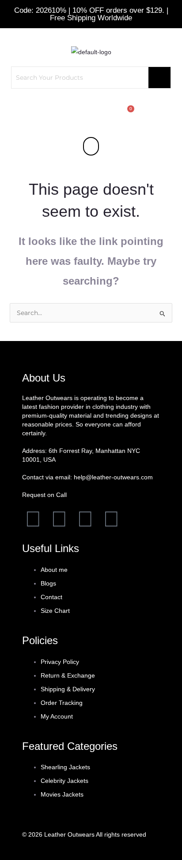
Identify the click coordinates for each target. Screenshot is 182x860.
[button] (91, 146)
